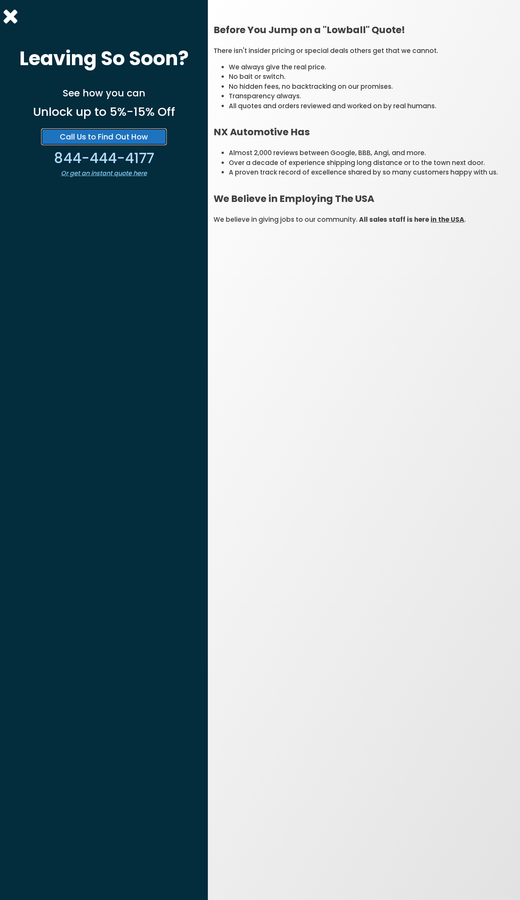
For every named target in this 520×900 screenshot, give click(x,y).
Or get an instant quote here (104, 173)
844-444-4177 (104, 158)
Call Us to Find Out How (104, 136)
